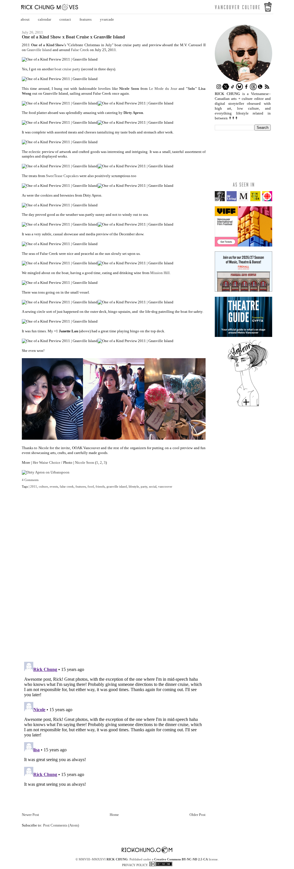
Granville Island (39, 50)
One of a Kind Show (47, 45)
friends (100, 486)
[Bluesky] (239, 89)
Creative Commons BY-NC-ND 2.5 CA (181, 859)
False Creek (80, 50)
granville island (117, 486)
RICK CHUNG (117, 859)
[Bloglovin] (248, 406)
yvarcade (107, 19)
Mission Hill (160, 273)
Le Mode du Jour (163, 88)
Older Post (197, 814)
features (86, 19)
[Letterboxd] (260, 89)
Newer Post (30, 814)
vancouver (165, 486)
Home (114, 814)
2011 (33, 486)
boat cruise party (67, 69)
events (54, 486)
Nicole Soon (129, 88)
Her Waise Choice (46, 462)
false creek (67, 486)
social (152, 486)
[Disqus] (114, 578)
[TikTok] (232, 89)
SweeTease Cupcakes (62, 176)
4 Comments (30, 480)
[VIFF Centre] (243, 245)
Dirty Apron (133, 112)
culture (43, 486)
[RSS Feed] (267, 89)
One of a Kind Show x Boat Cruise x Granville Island (73, 37)
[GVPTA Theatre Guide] (243, 335)
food (91, 486)
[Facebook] (246, 89)
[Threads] (253, 89)
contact (65, 19)
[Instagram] (218, 89)
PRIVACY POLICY (135, 865)
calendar (44, 19)
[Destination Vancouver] (243, 200)
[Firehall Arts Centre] (243, 290)
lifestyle (134, 486)
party (144, 486)
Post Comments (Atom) (61, 825)
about (25, 19)
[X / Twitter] (225, 89)
